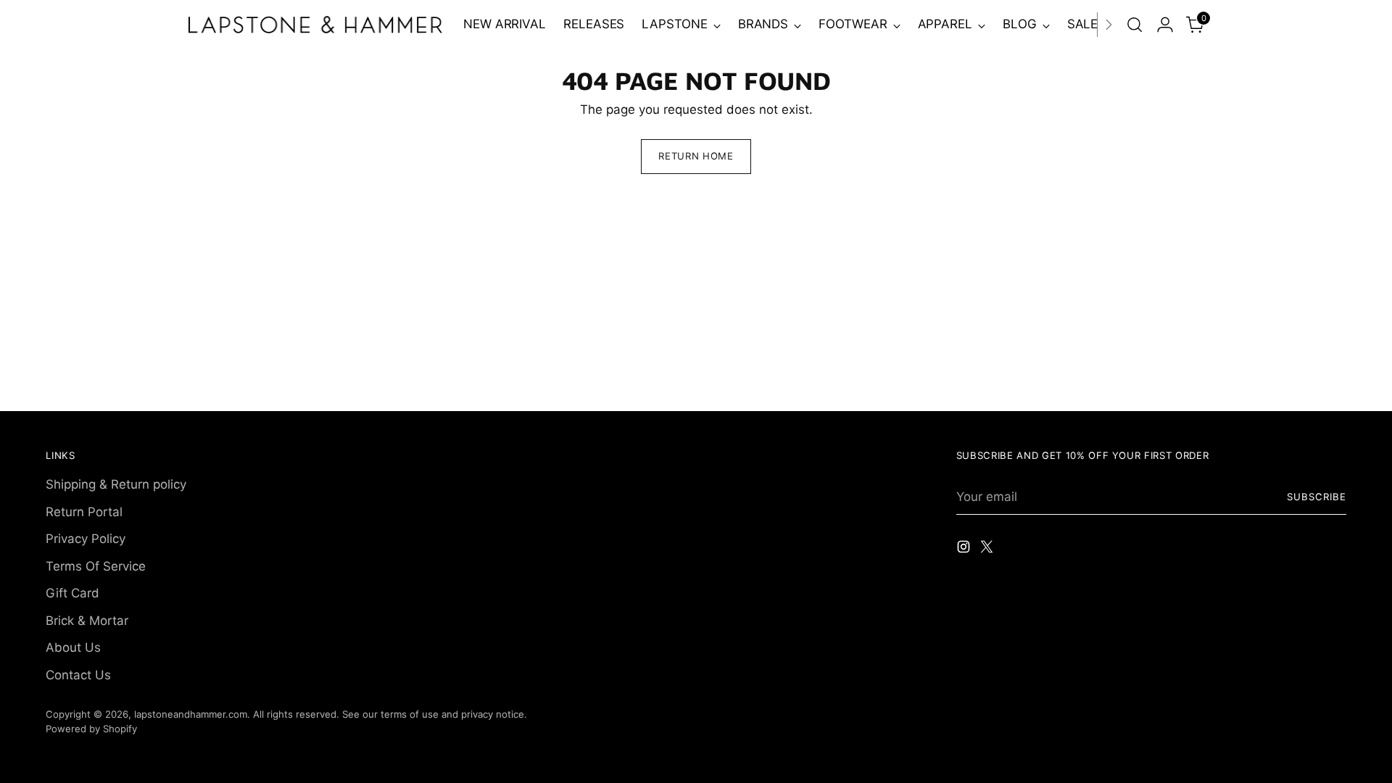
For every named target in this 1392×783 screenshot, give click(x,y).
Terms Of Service (96, 566)
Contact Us (78, 675)
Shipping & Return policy (116, 484)
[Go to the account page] (1165, 24)
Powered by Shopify (91, 728)
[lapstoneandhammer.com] (315, 24)
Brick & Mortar (87, 620)
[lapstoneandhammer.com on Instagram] (965, 549)
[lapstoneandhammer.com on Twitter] (988, 549)
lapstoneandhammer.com (190, 714)
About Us (73, 647)
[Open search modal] (1134, 24)
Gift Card (72, 593)
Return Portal (84, 512)
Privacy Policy (85, 538)
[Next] (1108, 24)
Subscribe (1316, 496)
